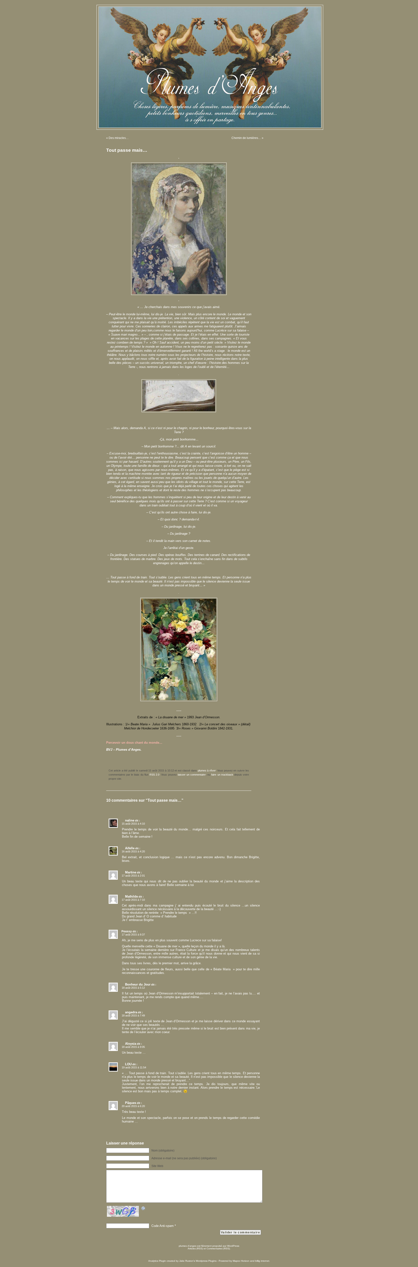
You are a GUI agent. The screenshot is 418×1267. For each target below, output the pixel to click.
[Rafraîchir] (143, 1209)
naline (129, 820)
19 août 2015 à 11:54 (134, 1067)
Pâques (130, 1103)
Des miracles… (119, 138)
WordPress (233, 1246)
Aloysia (130, 1043)
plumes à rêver (207, 770)
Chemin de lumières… (246, 138)
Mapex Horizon (241, 1261)
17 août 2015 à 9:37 (133, 934)
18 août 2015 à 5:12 (133, 987)
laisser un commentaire (192, 774)
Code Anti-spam (162, 1226)
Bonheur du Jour (137, 984)
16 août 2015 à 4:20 (133, 851)
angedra (131, 1012)
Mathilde (131, 896)
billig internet (262, 1261)
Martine (130, 872)
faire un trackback (222, 774)
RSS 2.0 (154, 774)
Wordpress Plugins (206, 1261)
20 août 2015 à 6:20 (133, 1106)
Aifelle (129, 848)
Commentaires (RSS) (218, 1248)
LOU (128, 1064)
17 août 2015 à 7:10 (133, 899)
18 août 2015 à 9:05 (133, 1046)
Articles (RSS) (195, 1248)
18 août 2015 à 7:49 (133, 1015)
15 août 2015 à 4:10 (133, 823)
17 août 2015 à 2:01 (133, 875)
